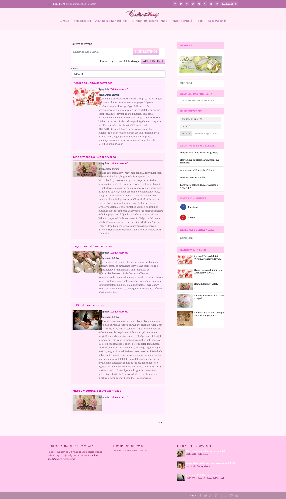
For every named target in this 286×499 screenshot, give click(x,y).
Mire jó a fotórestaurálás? (193, 177)
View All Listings (127, 61)
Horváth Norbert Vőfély (206, 284)
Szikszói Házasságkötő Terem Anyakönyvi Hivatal (208, 257)
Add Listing (153, 61)
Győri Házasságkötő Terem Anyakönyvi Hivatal (208, 271)
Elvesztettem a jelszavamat (206, 134)
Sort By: (74, 68)
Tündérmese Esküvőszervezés (94, 156)
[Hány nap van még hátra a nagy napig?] (181, 453)
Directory (107, 61)
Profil (200, 21)
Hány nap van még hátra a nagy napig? (199, 152)
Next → (161, 422)
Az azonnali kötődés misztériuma (197, 170)
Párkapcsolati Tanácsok (214, 478)
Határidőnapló (182, 21)
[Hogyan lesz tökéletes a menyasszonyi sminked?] (181, 465)
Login (193, 495)
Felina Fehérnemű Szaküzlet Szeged (209, 296)
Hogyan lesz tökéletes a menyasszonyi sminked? (210, 463)
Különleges (203, 454)
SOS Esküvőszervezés (88, 305)
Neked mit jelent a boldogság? (81, 4)
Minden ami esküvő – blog (149, 21)
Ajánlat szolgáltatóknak (111, 21)
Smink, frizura (203, 466)
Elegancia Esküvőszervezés (92, 246)
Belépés (186, 134)
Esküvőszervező (119, 89)
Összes (200, 478)
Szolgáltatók (82, 21)
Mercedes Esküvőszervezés (92, 82)
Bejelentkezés (217, 21)
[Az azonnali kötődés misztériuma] (181, 477)
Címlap (64, 21)
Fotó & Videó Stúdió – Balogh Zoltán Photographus (209, 313)
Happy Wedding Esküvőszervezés (97, 390)
